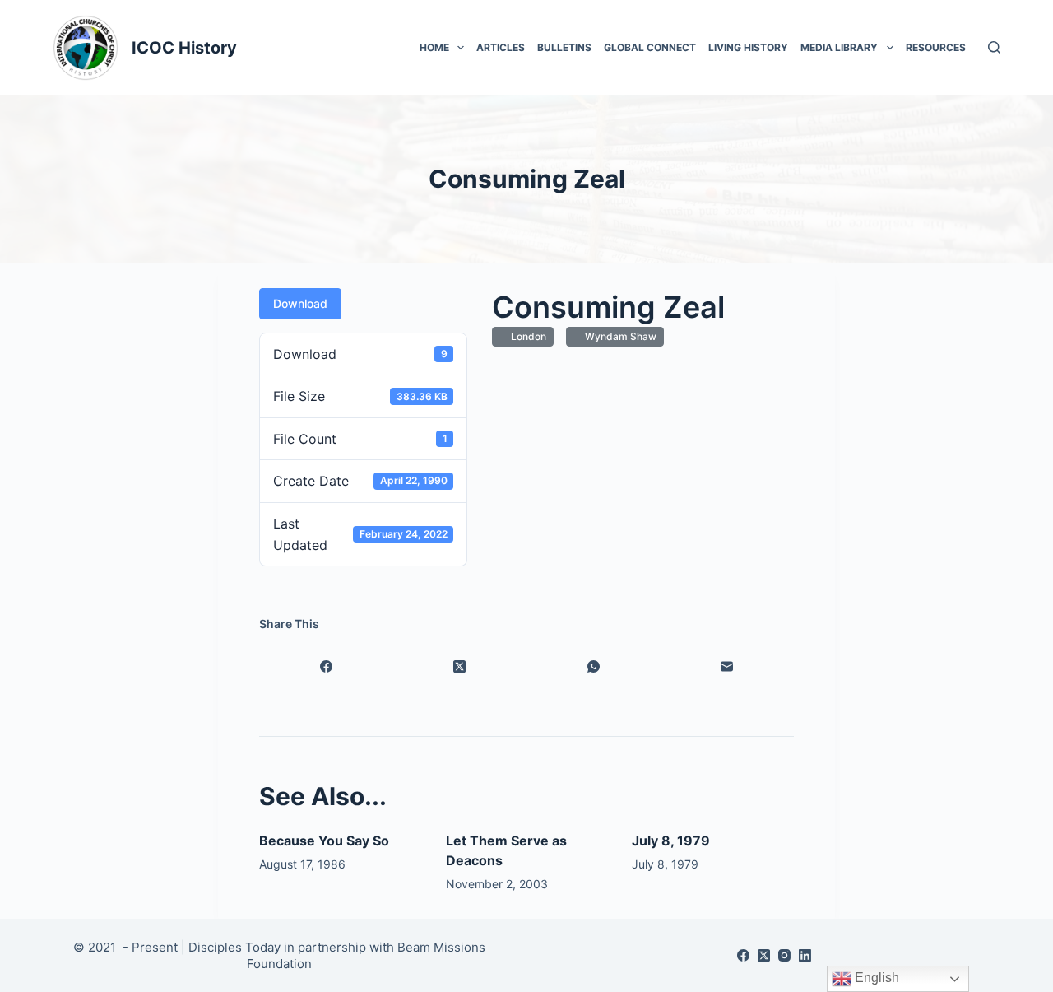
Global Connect (650, 47)
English (875, 978)
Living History (748, 47)
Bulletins (564, 47)
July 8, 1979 (671, 840)
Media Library (839, 47)
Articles (500, 47)
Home (434, 47)
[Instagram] (784, 955)
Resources (936, 47)
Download (300, 303)
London (526, 336)
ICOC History (184, 48)
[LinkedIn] (805, 955)
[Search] (994, 47)
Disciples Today (234, 947)
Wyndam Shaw (618, 336)
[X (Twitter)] (460, 666)
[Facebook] (326, 666)
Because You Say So (324, 840)
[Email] (728, 666)
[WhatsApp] (593, 666)
